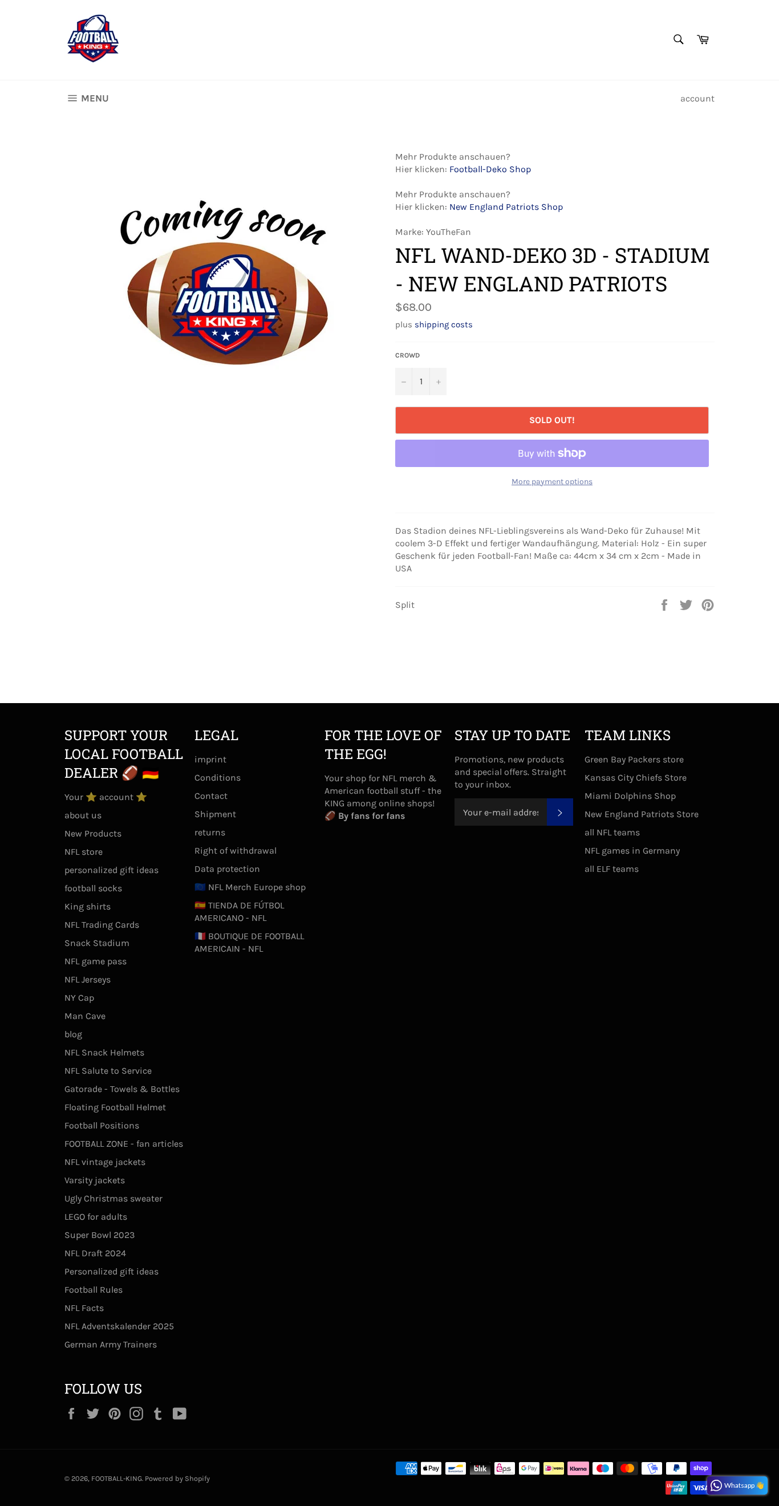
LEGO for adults (95, 1216)
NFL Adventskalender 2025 (119, 1326)
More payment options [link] (552, 481)
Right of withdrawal (235, 850)
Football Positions (101, 1125)
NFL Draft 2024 (95, 1253)
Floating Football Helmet (115, 1107)
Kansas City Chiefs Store (636, 777)
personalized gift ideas (111, 869)
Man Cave (85, 1015)
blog (73, 1034)
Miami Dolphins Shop (630, 795)
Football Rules (93, 1289)
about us (83, 815)
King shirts (87, 906)
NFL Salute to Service (108, 1070)
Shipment (215, 814)
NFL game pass (95, 961)
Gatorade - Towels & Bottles (122, 1088)
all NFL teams (612, 832)
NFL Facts (84, 1307)
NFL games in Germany (632, 850)
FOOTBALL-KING (116, 1478)
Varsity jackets (94, 1180)
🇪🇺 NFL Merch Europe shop (250, 887)
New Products (92, 833)
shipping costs (444, 324)
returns (209, 832)
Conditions (217, 777)
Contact (211, 795)
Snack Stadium (96, 942)
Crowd (407, 355)
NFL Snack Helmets (104, 1052)
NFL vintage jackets (104, 1161)
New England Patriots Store (642, 814)
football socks (93, 888)
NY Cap (79, 997)
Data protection (227, 868)
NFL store (83, 851)
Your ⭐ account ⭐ (105, 796)
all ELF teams (612, 868)
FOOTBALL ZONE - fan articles (123, 1143)
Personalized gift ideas (111, 1271)
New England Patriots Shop (506, 206)
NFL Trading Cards (101, 924)
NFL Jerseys (87, 979)
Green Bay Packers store (634, 759)
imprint (210, 759)
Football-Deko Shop (490, 169)
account (697, 98)
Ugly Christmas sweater (113, 1198)
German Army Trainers (110, 1344)
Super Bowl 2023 (99, 1234)
